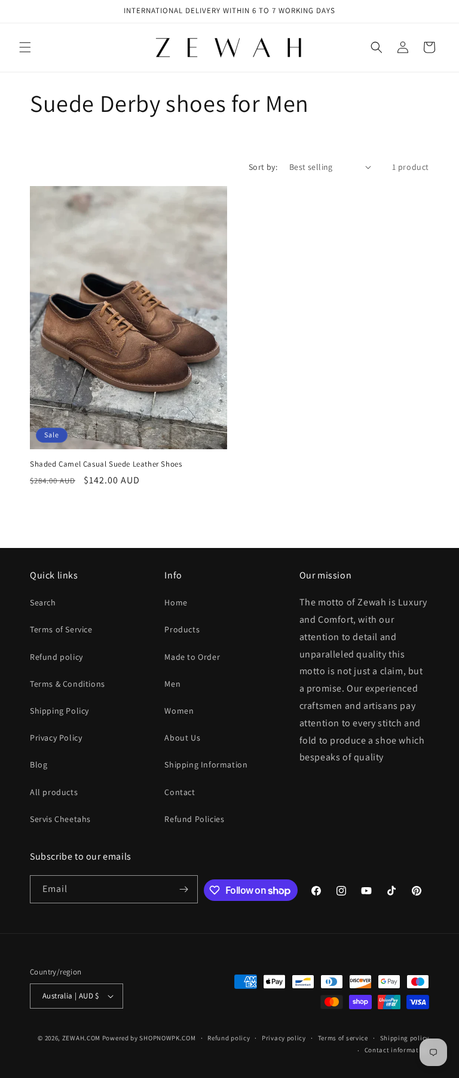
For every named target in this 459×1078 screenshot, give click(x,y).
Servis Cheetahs (60, 819)
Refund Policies (194, 819)
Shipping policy (405, 1038)
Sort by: (263, 167)
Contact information (397, 1050)
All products (54, 792)
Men (172, 683)
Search (43, 602)
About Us (182, 737)
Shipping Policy (59, 710)
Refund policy (56, 656)
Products (182, 629)
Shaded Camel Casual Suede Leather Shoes (106, 464)
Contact (179, 792)
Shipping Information (205, 764)
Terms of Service (61, 629)
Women (179, 710)
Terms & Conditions (67, 683)
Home (175, 602)
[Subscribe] (184, 889)
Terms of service (343, 1038)
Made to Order (192, 656)
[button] (25, 47)
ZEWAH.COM (81, 1038)
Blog (38, 764)
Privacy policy (284, 1038)
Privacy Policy (56, 737)
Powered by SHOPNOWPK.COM (149, 1038)
